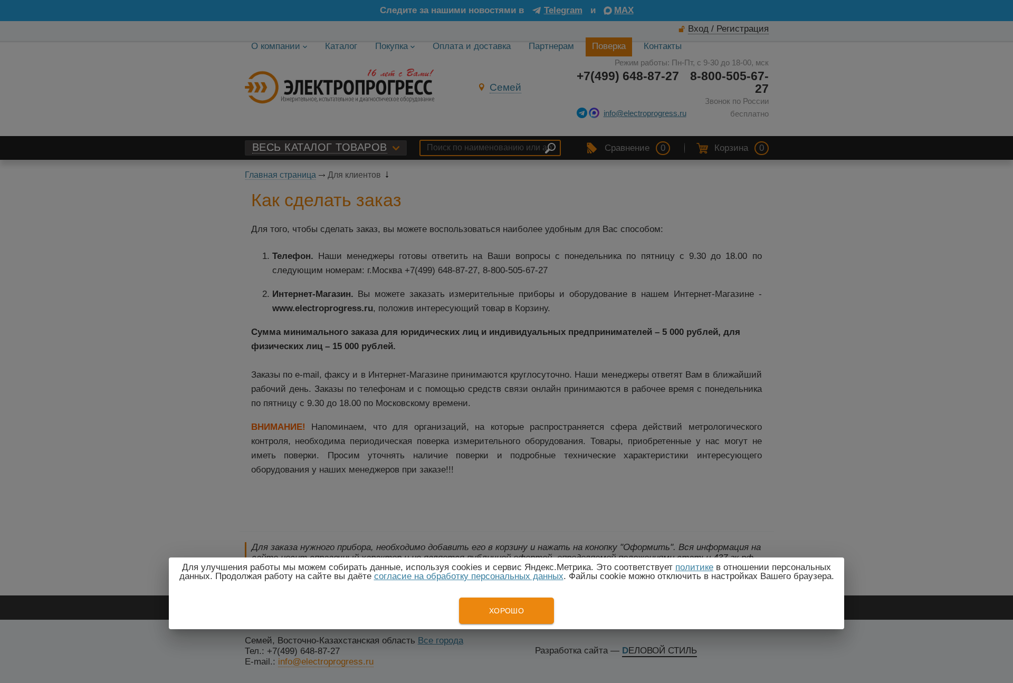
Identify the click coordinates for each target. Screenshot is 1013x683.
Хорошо (506, 611)
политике (694, 567)
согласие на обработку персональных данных (468, 576)
